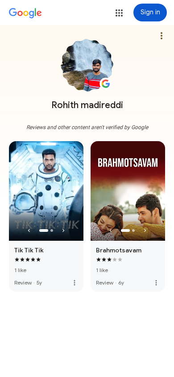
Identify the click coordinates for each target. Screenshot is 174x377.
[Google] (25, 13)
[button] (119, 13)
